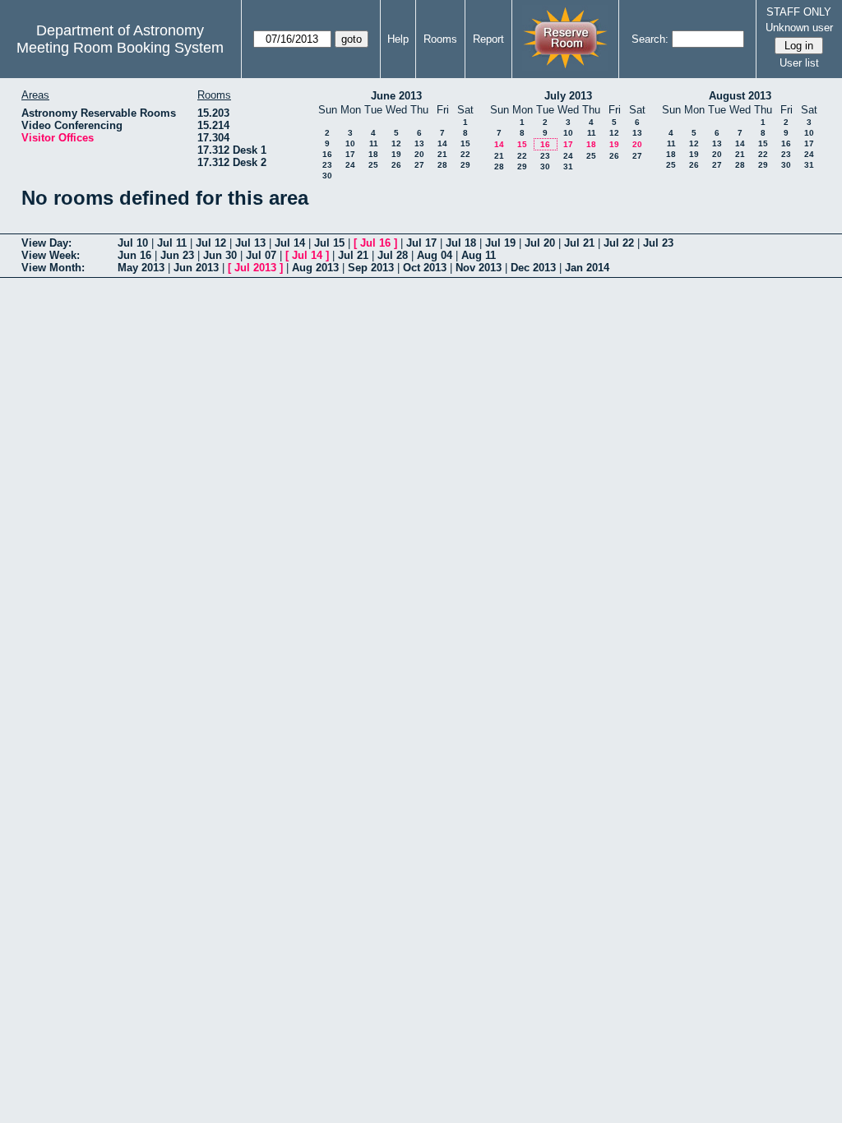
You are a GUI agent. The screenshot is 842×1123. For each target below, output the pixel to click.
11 (373, 143)
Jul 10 (133, 243)
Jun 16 (134, 255)
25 (373, 164)
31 (568, 166)
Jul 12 (211, 243)
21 (442, 154)
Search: (650, 39)
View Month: (53, 267)
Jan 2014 (587, 267)
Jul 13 (250, 243)
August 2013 (740, 96)
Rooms (440, 39)
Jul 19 (500, 243)
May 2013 (141, 267)
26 (396, 164)
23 (327, 164)
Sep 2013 (371, 267)
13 (419, 143)
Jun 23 (177, 255)
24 (350, 164)
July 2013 (568, 96)
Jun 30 (220, 255)
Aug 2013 (315, 267)
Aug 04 (434, 255)
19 (396, 154)
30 (327, 175)
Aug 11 (478, 255)
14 (442, 143)
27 (419, 164)
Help (398, 39)
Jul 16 (375, 243)
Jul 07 (261, 255)
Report (488, 39)
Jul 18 (461, 243)
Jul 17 (421, 243)
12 (396, 143)
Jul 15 (329, 243)
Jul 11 (172, 243)
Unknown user (799, 27)
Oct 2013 (424, 267)
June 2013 (396, 96)
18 (373, 154)
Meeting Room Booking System (120, 47)
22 (465, 154)
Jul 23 (658, 243)
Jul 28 (392, 255)
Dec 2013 (533, 267)
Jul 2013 (255, 267)
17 (350, 154)
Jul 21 (579, 243)
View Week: (50, 255)
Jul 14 (290, 243)
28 (442, 164)
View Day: (46, 243)
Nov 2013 (479, 267)
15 (465, 143)
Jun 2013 (196, 267)
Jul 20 (540, 243)
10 (350, 143)
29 (465, 164)
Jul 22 (619, 243)
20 (419, 154)
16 (327, 154)
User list (799, 63)
